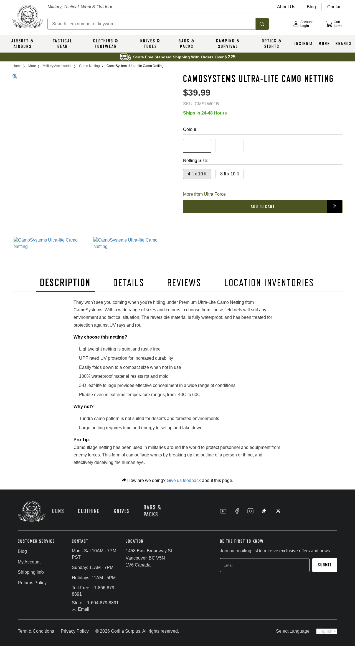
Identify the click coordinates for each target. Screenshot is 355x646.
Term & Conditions (36, 631)
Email (83, 609)
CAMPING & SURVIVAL (228, 43)
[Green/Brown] (197, 145)
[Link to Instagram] (250, 511)
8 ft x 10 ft (229, 173)
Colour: (190, 129)
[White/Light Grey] (229, 145)
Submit (325, 564)
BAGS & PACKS (187, 43)
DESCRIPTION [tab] (65, 282)
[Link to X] (277, 511)
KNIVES (122, 511)
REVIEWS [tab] (184, 283)
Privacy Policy (75, 631)
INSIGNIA (304, 43)
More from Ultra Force (204, 194)
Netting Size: (195, 160)
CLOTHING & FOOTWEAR (106, 43)
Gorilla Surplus (125, 631)
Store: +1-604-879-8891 (95, 602)
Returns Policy (32, 582)
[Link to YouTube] (223, 511)
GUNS (58, 511)
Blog (22, 551)
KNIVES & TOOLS (150, 43)
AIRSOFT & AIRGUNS (22, 43)
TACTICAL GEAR (63, 43)
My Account (29, 562)
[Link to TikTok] (264, 511)
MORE (324, 43)
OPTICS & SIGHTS (272, 43)
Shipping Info (31, 572)
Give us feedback (184, 480)
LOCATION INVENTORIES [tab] (269, 283)
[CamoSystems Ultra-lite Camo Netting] (52, 243)
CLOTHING (89, 511)
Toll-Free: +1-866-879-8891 (94, 591)
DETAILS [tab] (128, 283)
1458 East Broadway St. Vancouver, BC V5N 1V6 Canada (149, 557)
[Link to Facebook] (237, 511)
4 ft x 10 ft (197, 173)
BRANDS (344, 43)
